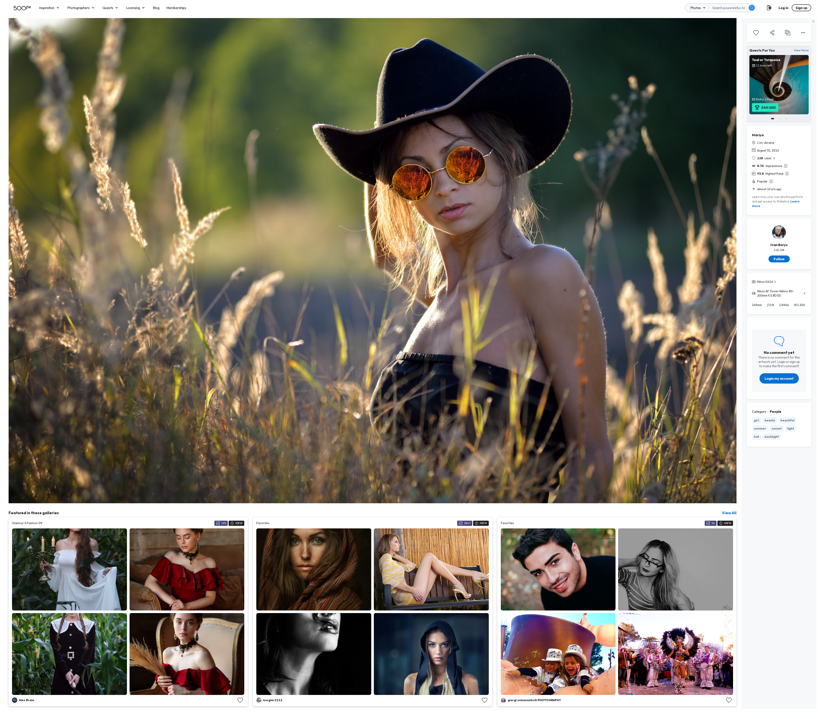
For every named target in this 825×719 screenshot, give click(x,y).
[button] (751, 7)
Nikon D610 (765, 282)
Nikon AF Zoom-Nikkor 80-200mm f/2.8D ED (775, 293)
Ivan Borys (779, 245)
